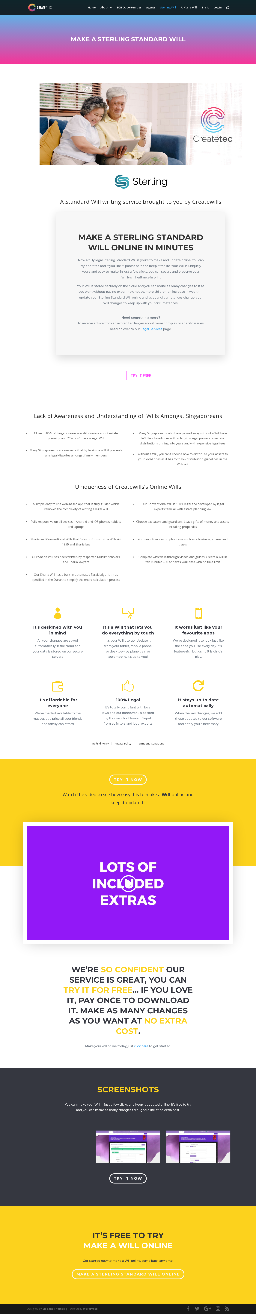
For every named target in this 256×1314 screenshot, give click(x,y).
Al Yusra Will (189, 7)
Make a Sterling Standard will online (128, 1274)
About (104, 7)
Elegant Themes (54, 1308)
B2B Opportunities (129, 7)
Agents (150, 7)
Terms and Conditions (150, 743)
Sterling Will (168, 7)
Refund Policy (100, 743)
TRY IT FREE (141, 375)
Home (92, 7)
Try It (205, 7)
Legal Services (151, 329)
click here (141, 1046)
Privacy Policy (123, 743)
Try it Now (128, 779)
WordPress (90, 1308)
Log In (218, 7)
